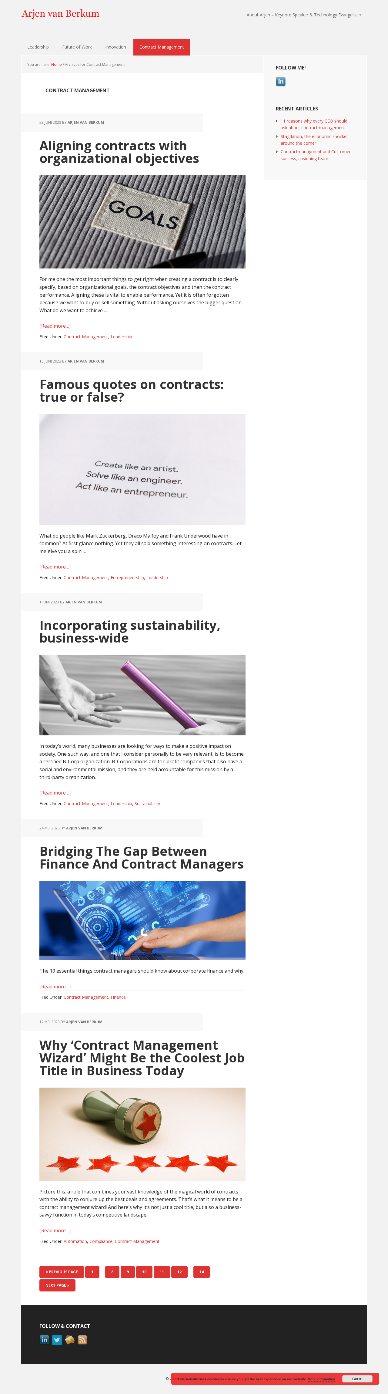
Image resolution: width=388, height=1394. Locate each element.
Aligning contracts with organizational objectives (119, 152)
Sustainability (147, 803)
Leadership (121, 336)
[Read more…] (55, 325)
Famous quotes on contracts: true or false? (131, 390)
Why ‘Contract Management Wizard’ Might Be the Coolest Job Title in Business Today (142, 1057)
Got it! (357, 1379)
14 (204, 1271)
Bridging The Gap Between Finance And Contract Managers (141, 857)
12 (182, 1271)
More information (321, 1379)
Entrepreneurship (127, 577)
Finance (118, 997)
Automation (75, 1241)
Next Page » (57, 1285)
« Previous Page (61, 1271)
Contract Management (86, 336)
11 (164, 1271)
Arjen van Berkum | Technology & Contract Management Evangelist (60, 15)
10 (147, 1271)
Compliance (100, 1241)
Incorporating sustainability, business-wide (129, 631)
